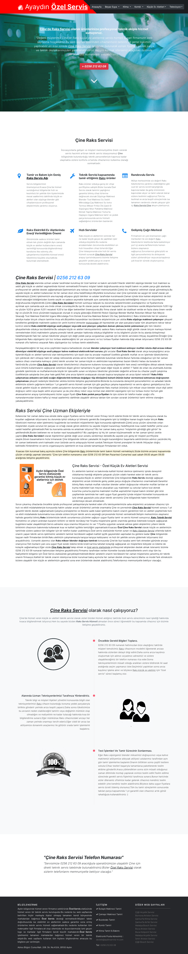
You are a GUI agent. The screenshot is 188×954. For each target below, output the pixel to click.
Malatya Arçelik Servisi (146, 935)
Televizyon (175, 6)
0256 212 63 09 (73, 277)
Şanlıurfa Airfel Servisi (146, 922)
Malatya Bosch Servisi (146, 925)
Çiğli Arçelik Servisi (144, 912)
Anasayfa (97, 6)
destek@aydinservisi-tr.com (109, 939)
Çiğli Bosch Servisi (144, 942)
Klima (126, 6)
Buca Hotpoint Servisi (145, 932)
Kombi (138, 6)
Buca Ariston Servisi (145, 928)
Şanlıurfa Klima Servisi (146, 919)
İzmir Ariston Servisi (145, 938)
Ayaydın (55, 7)
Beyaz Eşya (111, 6)
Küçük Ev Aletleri (155, 6)
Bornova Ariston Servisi (146, 915)
